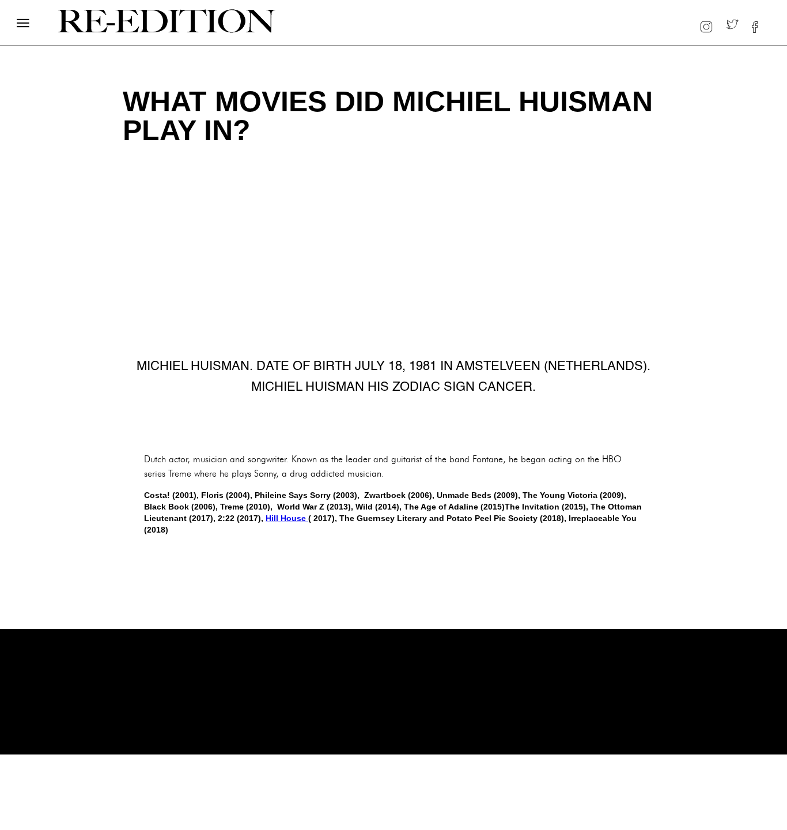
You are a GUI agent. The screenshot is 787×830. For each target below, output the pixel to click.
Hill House (287, 518)
